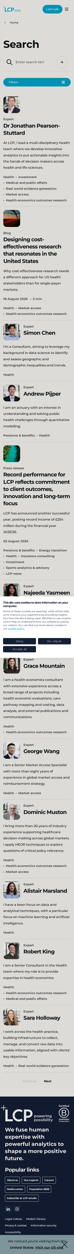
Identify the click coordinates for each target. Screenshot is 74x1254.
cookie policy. (16, 628)
